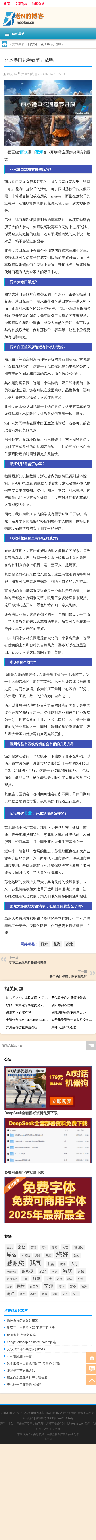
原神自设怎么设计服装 (22, 1320)
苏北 (28, 813)
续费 (9, 1286)
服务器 (28, 1271)
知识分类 (38, 3)
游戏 (67, 1270)
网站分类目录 (68, 1412)
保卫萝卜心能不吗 (18, 1012)
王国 (25, 1279)
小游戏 (26, 1255)
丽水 (24, 152)
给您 (81, 1278)
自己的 (34, 1286)
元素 (54, 1247)
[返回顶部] (91, 1380)
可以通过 (78, 1247)
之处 (21, 1246)
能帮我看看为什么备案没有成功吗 (73, 1019)
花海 (39, 152)
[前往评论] (91, 1369)
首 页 (6, 3)
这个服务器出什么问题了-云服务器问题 (34, 1363)
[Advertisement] (48, 1492)
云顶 (33, 1247)
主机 (10, 1247)
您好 (62, 1253)
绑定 (69, 1279)
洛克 (54, 1271)
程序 (59, 1279)
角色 (11, 1293)
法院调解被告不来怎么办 (68, 1012)
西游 (84, 1286)
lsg (15, 74)
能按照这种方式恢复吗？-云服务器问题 (28, 997)
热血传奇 (12, 1279)
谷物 (33, 1294)
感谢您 (15, 1262)
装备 (73, 1286)
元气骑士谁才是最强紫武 (68, 997)
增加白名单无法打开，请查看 (27, 1377)
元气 (44, 1247)
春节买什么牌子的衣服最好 (68, 976)
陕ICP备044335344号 (60, 1418)
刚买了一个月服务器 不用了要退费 (31, 1327)
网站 (21, 1286)
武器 (42, 1271)
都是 (65, 1294)
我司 (35, 1262)
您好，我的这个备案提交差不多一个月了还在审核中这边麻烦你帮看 (28, 1005)
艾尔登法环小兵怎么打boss (26, 1349)
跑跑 (55, 1294)
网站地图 (28, 1418)
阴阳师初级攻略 (62, 1005)
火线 (81, 1271)
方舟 (74, 1263)
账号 (44, 1294)
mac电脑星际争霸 (19, 1356)
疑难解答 (40, 1418)
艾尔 (48, 1285)
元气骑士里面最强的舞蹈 (24, 1384)
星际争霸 (12, 1271)
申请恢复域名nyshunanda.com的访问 (28, 1019)
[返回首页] (91, 1357)
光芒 (65, 1247)
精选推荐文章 (86, 1412)
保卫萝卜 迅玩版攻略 (21, 1334)
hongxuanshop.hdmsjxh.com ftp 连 (31, 1342)
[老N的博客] (48, 17)
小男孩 (48, 1439)
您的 (76, 1255)
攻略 (63, 1264)
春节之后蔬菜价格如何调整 (27, 962)
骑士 (75, 1294)
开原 (48, 1255)
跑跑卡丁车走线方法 (21, 1370)
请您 (22, 1294)
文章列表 (21, 3)
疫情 (49, 1278)
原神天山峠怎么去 (63, 1027)
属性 (37, 1255)
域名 (12, 1254)
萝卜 (62, 1286)
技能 (51, 1263)
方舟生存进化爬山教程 (21, 1027)
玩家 (36, 1278)
